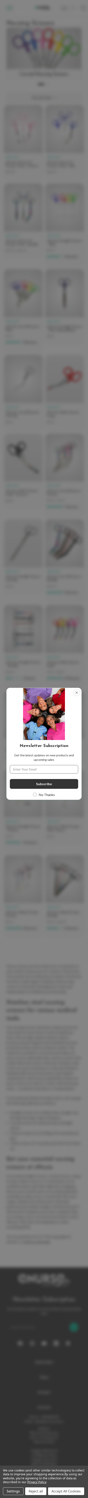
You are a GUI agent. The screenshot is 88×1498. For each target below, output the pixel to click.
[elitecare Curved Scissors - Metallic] (64, 560)
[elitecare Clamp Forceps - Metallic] (64, 896)
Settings (13, 1491)
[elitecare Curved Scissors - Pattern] (64, 475)
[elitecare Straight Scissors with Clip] (23, 556)
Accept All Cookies (66, 1491)
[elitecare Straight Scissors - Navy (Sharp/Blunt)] (64, 306)
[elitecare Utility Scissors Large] (64, 392)
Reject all (36, 1491)
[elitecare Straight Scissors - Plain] (64, 224)
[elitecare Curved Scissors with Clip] (23, 392)
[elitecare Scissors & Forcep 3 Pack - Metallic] (23, 220)
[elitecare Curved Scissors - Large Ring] (64, 728)
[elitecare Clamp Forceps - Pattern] (23, 896)
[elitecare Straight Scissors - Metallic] (23, 646)
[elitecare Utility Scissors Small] (64, 646)
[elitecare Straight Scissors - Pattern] (23, 810)
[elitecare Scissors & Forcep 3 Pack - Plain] (64, 142)
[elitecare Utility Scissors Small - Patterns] (23, 471)
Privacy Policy (36, 1482)
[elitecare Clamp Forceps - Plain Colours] (64, 806)
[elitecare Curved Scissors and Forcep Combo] (23, 728)
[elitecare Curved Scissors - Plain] (23, 310)
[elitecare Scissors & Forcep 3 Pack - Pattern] (23, 142)
